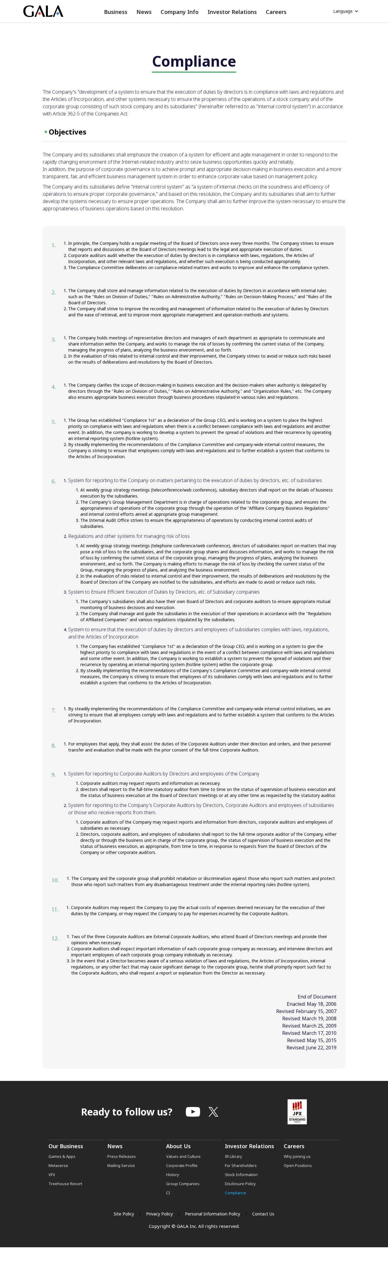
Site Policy (124, 1214)
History (172, 1174)
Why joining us (297, 1156)
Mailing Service (121, 1165)
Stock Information (241, 1174)
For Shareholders (241, 1165)
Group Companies (182, 1183)
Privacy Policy (159, 1214)
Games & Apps (61, 1156)
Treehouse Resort (65, 1183)
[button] (115, 12)
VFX (51, 1174)
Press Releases (121, 1156)
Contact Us (263, 1214)
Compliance (235, 1192)
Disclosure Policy (240, 1183)
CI (168, 1192)
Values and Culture (183, 1156)
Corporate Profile (182, 1165)
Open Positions (298, 1165)
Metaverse (58, 1165)
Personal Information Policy (212, 1214)
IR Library (233, 1156)
